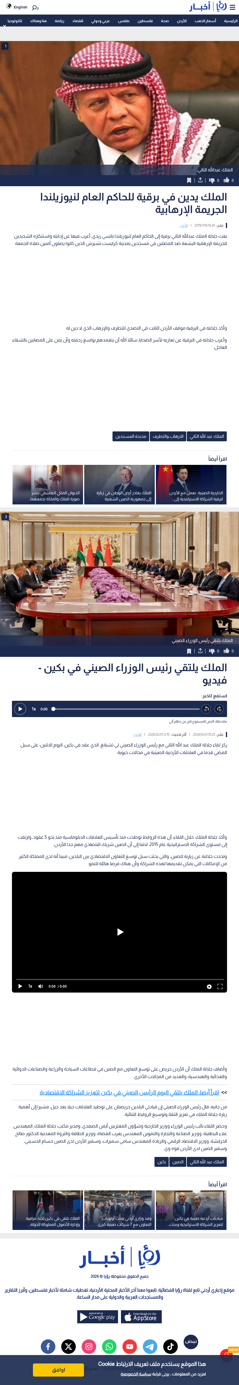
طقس (123, 21)
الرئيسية (231, 21)
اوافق (58, 1370)
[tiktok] (170, 1346)
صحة (165, 21)
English (20, 7)
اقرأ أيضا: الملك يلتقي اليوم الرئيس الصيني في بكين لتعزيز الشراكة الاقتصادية (129, 1092)
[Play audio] (20, 708)
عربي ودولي (100, 21)
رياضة (59, 21)
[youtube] (129, 1346)
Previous (233, 578)
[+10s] (219, 709)
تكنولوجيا (15, 21)
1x (34, 708)
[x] (68, 1346)
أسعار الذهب (205, 21)
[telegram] (150, 1346)
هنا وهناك (38, 21)
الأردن (182, 21)
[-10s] (206, 709)
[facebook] (48, 1346)
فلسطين (145, 21)
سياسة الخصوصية (136, 1374)
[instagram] (89, 1346)
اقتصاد (77, 21)
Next (6, 578)
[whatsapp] (109, 1346)
